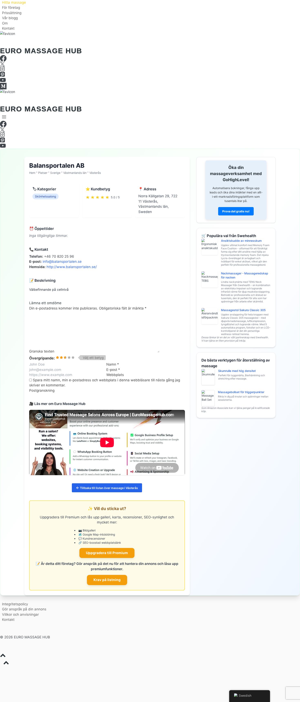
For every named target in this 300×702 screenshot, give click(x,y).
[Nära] (298, 1)
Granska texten (41, 351)
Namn (112, 364)
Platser (42, 172)
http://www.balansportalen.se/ (72, 267)
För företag (11, 8)
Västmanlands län (75, 172)
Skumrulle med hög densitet (237, 371)
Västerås (95, 172)
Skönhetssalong (45, 196)
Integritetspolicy (15, 604)
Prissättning (11, 13)
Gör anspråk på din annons (24, 609)
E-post (113, 370)
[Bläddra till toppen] (150, 656)
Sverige (55, 172)
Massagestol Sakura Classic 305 (243, 310)
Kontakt (8, 29)
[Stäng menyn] (0, 671)
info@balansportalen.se (62, 262)
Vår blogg (10, 18)
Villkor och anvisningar (20, 614)
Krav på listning (107, 580)
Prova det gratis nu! (236, 211)
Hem (32, 172)
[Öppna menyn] (4, 116)
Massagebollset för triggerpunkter (241, 392)
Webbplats (115, 375)
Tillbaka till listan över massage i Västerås (107, 488)
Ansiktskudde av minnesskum (241, 240)
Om (5, 23)
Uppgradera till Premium (107, 553)
